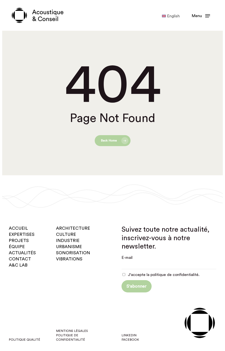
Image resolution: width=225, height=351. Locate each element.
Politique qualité (24, 339)
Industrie (68, 240)
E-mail (127, 258)
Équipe (17, 247)
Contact (20, 259)
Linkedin (129, 335)
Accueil (18, 228)
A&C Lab (18, 265)
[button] (201, 15)
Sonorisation (73, 253)
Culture (66, 234)
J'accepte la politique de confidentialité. (163, 275)
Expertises (21, 234)
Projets (19, 240)
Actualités (22, 253)
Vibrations (69, 259)
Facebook (130, 339)
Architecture (73, 228)
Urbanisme (69, 247)
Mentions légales (72, 331)
